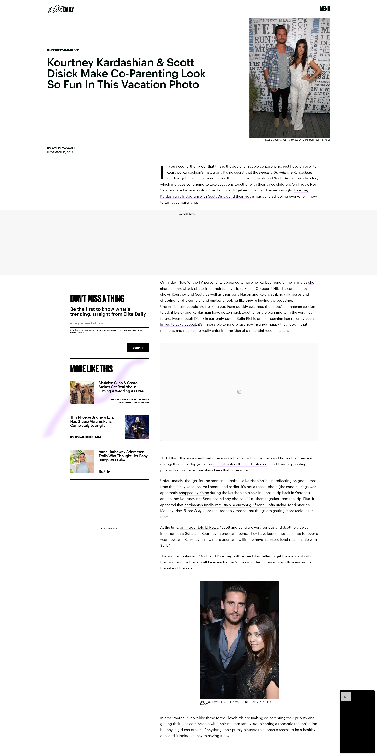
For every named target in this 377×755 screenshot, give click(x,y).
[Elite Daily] (61, 9)
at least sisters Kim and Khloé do (240, 464)
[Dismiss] (371, 693)
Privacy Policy (77, 332)
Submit (138, 347)
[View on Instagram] (239, 392)
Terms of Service (131, 330)
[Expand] (344, 693)
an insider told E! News (199, 527)
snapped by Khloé (194, 492)
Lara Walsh (63, 147)
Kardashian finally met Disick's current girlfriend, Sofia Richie (235, 505)
